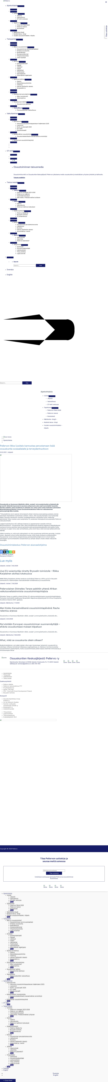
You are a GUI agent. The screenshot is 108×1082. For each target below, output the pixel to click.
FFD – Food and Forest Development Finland (17, 691)
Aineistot (9, 934)
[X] (4, 552)
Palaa (12, 902)
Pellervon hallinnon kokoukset (19, 1023)
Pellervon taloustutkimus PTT (12, 686)
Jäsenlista (13, 1050)
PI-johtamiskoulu (8, 688)
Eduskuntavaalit (15, 991)
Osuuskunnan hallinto (13, 969)
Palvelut (9, 1035)
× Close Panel (7, 1080)
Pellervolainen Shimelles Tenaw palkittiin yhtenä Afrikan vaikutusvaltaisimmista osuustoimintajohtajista (28, 590)
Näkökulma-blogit (12, 912)
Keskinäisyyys (14, 925)
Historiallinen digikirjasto (18, 947)
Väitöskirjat (13, 942)
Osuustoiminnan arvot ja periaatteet (21, 922)
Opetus (12, 952)
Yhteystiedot (7, 712)
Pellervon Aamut (15, 907)
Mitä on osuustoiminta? (14, 920)
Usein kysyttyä (15, 930)
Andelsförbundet (8, 709)
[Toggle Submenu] (52, 396)
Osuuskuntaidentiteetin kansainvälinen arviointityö (26, 996)
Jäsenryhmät (14, 1048)
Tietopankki (6, 675)
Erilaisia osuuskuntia (16, 924)
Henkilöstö (13, 1056)
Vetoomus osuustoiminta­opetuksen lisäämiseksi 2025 (27, 984)
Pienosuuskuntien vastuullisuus (20, 976)
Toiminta (9, 1008)
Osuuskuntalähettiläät (17, 1058)
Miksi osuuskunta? (16, 964)
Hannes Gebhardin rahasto (18, 957)
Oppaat (12, 937)
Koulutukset (14, 908)
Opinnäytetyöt (14, 945)
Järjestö (10, 452)
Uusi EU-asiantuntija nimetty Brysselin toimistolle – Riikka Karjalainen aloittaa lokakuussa (29, 572)
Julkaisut (13, 939)
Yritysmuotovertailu (16, 929)
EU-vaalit (13, 989)
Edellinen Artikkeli (6, 554)
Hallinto (9, 1018)
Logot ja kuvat (14, 1063)
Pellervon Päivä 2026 (17, 905)
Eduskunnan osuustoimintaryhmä (17, 999)
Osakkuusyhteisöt (12, 1026)
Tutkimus (13, 956)
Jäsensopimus (14, 966)
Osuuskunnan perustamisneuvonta (21, 1036)
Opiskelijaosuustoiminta (17, 954)
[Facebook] (1, 552)
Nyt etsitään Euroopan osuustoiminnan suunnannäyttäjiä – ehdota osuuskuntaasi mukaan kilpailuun (30, 625)
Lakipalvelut (14, 1038)
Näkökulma (9, 603)
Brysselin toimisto (9, 693)
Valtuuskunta (14, 1021)
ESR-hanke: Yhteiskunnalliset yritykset (22, 1014)
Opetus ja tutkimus (13, 951)
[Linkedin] (7, 552)
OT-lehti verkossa (15, 900)
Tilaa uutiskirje (14, 1061)
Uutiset (8, 566)
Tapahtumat (10, 903)
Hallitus (12, 1019)
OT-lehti (5, 1003)
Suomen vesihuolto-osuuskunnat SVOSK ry (10, 704)
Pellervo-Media (8, 684)
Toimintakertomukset (17, 1013)
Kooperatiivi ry (8, 707)
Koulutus (13, 1040)
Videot (12, 940)
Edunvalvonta (11, 982)
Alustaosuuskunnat (16, 927)
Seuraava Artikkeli (6, 556)
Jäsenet (9, 1046)
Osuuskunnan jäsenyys (17, 971)
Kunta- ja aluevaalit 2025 (18, 987)
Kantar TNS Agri (8, 689)
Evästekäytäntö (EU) (10, 717)
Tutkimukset (14, 944)
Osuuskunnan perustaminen (15, 962)
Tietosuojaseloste (9, 715)
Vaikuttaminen (7, 676)
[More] (13, 552)
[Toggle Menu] (21, 6)
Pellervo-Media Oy (16, 1028)
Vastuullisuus (14, 898)
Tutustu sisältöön (19, 177)
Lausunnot (13, 986)
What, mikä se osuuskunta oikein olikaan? (21, 640)
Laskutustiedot (8, 713)
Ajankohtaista (7, 440)
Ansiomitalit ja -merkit (17, 1043)
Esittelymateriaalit (16, 935)
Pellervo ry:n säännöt (17, 1011)
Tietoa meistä (7, 678)
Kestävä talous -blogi (13, 914)
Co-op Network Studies (11, 702)
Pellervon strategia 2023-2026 (20, 1009)
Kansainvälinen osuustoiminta (16, 994)
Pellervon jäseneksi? (16, 1051)
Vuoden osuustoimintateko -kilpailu (18, 915)
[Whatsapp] (10, 552)
